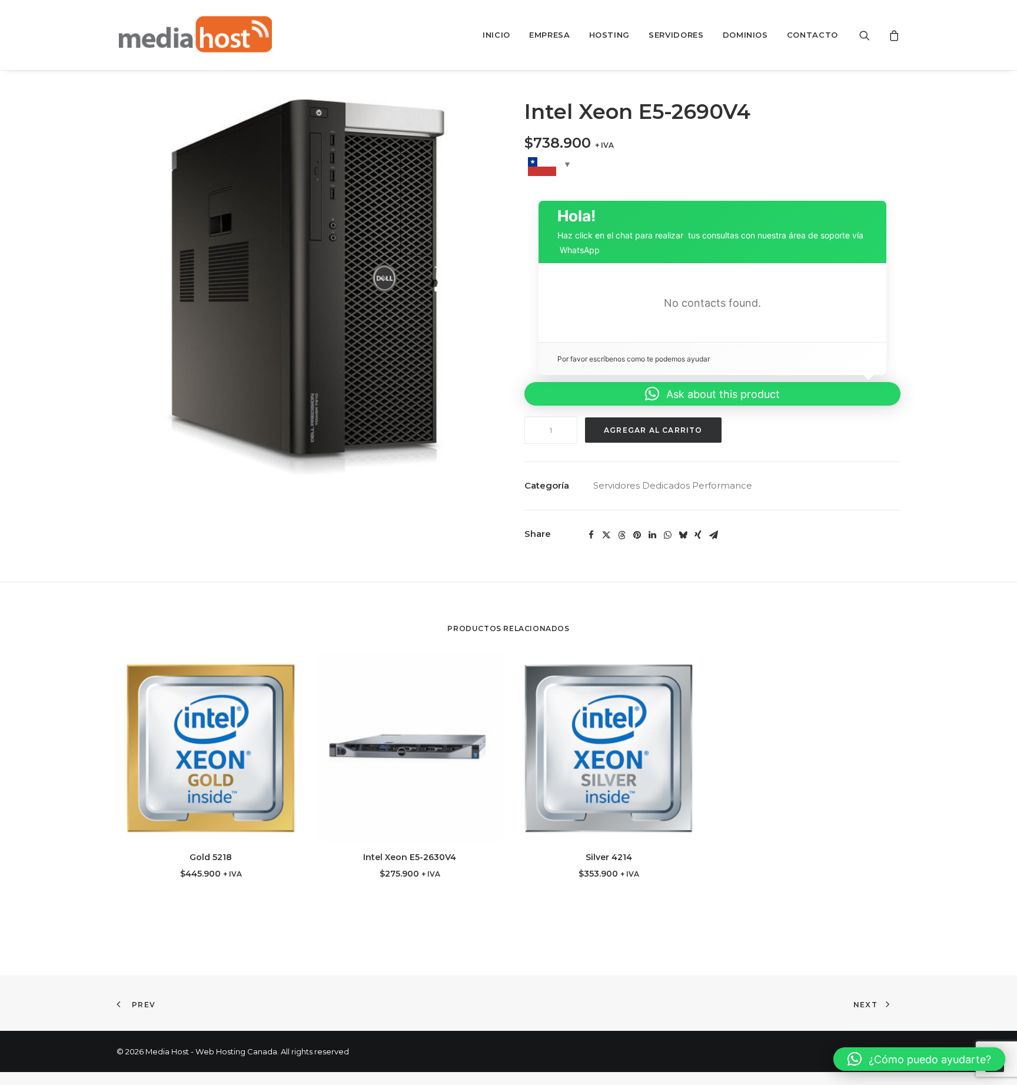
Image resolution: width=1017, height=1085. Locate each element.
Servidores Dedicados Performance (672, 485)
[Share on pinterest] (637, 535)
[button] (872, 35)
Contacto (812, 34)
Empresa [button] (549, 34)
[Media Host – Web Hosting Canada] (194, 35)
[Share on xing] (698, 535)
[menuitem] (496, 35)
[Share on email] (713, 535)
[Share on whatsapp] (667, 535)
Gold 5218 (211, 857)
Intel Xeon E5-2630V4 (409, 857)
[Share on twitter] (606, 535)
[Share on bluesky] (683, 535)
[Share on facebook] (591, 535)
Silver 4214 (609, 857)
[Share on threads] (621, 535)
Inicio (496, 34)
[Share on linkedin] (652, 535)
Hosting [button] (609, 34)
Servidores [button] (676, 34)
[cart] (892, 35)
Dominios (745, 34)
